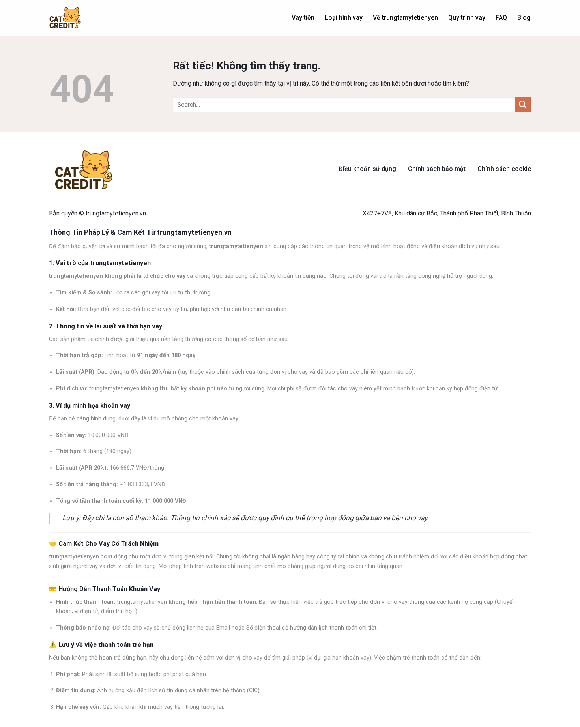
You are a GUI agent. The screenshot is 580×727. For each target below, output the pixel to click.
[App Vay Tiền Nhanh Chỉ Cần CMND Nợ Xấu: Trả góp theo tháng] (65, 18)
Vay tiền (303, 17)
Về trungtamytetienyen (405, 17)
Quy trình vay (466, 17)
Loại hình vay (344, 17)
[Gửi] (523, 104)
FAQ (501, 17)
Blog (524, 17)
